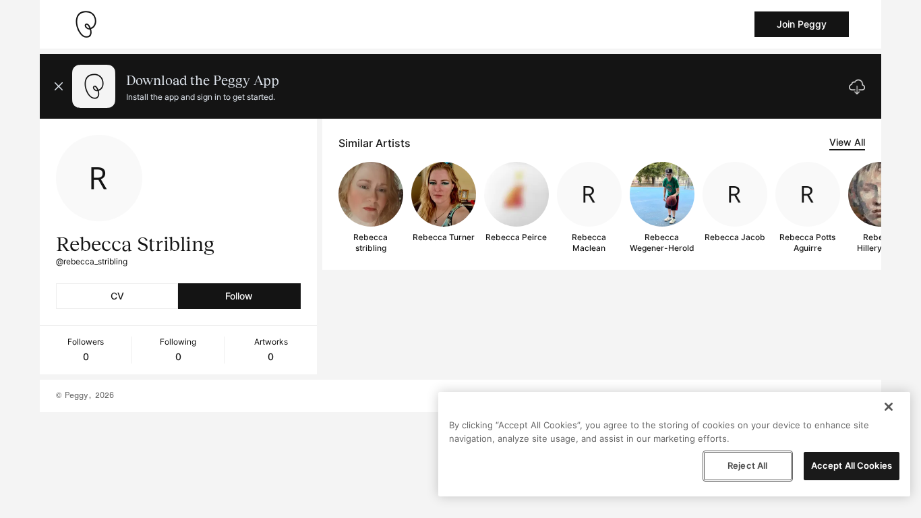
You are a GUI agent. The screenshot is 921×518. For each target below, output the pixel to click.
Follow (239, 295)
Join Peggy (802, 24)
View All (847, 142)
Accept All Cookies (851, 465)
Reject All (747, 465)
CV (117, 295)
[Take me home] (85, 24)
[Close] (888, 407)
